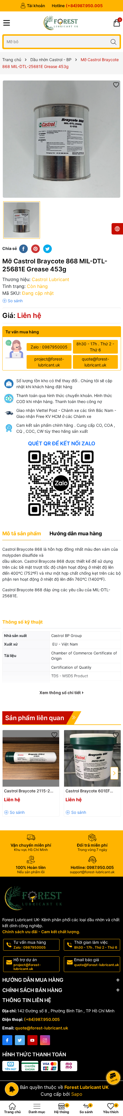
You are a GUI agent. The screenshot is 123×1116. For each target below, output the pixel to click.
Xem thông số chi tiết (60, 692)
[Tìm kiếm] (113, 41)
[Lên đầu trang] (114, 1062)
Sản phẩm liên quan (34, 718)
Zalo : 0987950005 (49, 346)
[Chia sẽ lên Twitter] (47, 248)
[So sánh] (12, 300)
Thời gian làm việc (95, 944)
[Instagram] (45, 1040)
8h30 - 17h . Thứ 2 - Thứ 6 (95, 346)
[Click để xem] (61, 139)
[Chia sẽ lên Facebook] (23, 248)
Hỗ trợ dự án (27, 964)
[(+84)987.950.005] (77, 5)
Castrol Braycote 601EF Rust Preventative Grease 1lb (90, 791)
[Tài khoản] (32, 5)
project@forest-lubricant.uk (49, 361)
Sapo (76, 1094)
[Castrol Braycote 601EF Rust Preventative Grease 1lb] (92, 758)
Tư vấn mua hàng (29, 944)
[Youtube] (32, 1040)
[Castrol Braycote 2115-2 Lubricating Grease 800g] (31, 758)
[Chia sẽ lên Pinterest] (35, 248)
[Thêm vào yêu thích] (116, 84)
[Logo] (61, 22)
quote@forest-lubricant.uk (95, 361)
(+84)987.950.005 (42, 1019)
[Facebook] (7, 1040)
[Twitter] (20, 1040)
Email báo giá (96, 962)
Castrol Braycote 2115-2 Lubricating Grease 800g (27, 791)
